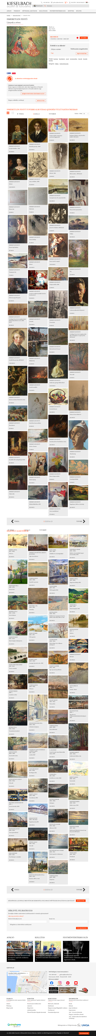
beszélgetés (62, 59)
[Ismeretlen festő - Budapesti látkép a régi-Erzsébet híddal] (78, 124)
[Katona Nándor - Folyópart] (58, 791)
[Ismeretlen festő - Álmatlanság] (78, 435)
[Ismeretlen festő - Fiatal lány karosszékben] (38, 406)
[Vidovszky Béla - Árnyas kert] (17, 571)
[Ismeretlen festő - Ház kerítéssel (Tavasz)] (58, 336)
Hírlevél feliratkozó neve (15, 918)
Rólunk (78, 11)
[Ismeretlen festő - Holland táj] (38, 342)
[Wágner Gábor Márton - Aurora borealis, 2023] (17, 795)
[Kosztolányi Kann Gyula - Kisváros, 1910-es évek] (38, 862)
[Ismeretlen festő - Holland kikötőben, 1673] (38, 492)
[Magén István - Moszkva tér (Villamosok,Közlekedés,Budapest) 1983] (78, 702)
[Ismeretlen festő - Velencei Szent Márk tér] (78, 395)
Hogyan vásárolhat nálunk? (76, 1014)
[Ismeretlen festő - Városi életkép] (38, 225)
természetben (73, 59)
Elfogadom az (20, 924)
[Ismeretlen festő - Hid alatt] (78, 646)
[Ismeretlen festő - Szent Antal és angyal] (58, 245)
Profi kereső (51, 1010)
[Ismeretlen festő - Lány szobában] (38, 164)
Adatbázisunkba (31, 1010)
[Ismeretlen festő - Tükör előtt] (17, 477)
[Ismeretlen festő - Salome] (17, 167)
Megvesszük (9, 1008)
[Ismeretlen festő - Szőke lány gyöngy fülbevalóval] (58, 367)
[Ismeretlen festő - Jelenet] (38, 252)
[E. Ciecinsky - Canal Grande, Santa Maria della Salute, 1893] (58, 741)
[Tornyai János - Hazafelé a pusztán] (38, 569)
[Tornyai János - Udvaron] (38, 676)
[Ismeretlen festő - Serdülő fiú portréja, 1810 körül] (17, 342)
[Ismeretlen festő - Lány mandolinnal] (58, 494)
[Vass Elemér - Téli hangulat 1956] (58, 572)
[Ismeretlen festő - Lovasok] (38, 309)
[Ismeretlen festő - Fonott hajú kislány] (17, 229)
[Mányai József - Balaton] (78, 621)
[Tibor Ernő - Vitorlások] (78, 844)
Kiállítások (43, 11)
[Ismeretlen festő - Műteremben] (78, 156)
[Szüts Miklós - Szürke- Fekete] (78, 673)
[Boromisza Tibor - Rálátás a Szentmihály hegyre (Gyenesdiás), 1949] (78, 541)
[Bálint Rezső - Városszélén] (58, 686)
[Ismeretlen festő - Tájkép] (78, 222)
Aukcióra (29, 1006)
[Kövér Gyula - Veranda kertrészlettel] (17, 713)
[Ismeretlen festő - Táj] (78, 253)
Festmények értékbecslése (34, 1003)
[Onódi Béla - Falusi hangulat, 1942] (78, 595)
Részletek (66, 1033)
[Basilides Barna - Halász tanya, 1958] (78, 793)
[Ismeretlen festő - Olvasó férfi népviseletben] (78, 193)
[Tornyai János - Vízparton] (58, 867)
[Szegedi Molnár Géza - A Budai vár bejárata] (38, 708)
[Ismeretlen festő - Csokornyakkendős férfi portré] (78, 291)
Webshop (17, 11)
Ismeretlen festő (16, 15)
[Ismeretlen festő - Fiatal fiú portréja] (38, 130)
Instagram (59, 985)
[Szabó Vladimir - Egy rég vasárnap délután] (58, 657)
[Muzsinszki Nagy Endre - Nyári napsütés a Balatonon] (58, 841)
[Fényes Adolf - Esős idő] (38, 834)
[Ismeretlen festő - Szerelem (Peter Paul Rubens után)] (58, 426)
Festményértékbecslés (58, 11)
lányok (80, 59)
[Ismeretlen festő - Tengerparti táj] (17, 260)
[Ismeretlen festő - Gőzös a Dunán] (38, 435)
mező (67, 59)
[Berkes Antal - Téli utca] (17, 541)
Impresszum (72, 1010)
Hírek (70, 1003)
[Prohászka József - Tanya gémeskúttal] (17, 819)
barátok (85, 59)
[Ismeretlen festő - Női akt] (58, 156)
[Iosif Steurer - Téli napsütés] (38, 623)
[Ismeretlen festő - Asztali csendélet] (38, 375)
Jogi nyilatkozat (73, 1008)
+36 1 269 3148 (46, 2)
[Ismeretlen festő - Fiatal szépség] (38, 464)
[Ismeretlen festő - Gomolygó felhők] (78, 467)
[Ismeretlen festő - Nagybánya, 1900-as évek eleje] (78, 492)
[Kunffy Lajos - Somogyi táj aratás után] (38, 650)
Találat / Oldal (78, 113)
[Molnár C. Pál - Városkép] (38, 596)
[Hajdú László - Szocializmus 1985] (38, 785)
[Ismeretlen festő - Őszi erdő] (78, 356)
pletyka (51, 60)
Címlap (8, 15)
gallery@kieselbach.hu (58, 2)
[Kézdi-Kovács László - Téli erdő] (17, 769)
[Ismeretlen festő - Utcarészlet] (58, 304)
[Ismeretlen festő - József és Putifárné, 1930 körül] (58, 214)
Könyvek (71, 11)
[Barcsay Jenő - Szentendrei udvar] (17, 743)
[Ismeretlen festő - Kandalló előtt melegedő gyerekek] (17, 443)
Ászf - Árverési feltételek (75, 1012)
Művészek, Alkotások (29, 11)
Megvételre (30, 1008)
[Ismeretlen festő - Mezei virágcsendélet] (58, 459)
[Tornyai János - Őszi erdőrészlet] (58, 717)
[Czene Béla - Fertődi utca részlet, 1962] (58, 766)
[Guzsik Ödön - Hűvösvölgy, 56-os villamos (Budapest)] (58, 630)
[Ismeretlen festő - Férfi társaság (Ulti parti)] (17, 286)
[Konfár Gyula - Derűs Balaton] (17, 602)
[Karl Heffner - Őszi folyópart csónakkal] (17, 844)
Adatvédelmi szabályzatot (24, 924)
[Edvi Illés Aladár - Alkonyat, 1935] (58, 816)
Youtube (76, 985)
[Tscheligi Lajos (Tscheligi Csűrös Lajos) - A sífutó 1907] (38, 740)
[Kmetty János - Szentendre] (78, 768)
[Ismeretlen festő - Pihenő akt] (17, 197)
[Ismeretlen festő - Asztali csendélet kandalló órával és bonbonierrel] (38, 280)
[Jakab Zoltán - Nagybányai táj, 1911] (38, 810)
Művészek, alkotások (53, 1003)
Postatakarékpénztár (53, 1012)
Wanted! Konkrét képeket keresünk (36, 1012)
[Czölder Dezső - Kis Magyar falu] (38, 764)
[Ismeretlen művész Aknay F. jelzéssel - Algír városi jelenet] (38, 542)
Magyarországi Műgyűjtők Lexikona (57, 1008)
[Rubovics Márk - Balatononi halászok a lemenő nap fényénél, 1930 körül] (78, 818)
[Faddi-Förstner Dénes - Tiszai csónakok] (17, 655)
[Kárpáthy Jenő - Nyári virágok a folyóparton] (17, 628)
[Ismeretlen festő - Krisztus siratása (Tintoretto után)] (17, 381)
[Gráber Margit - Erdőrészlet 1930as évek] (78, 737)
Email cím (52, 918)
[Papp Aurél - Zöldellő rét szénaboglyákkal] (58, 541)
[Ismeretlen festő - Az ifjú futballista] (17, 131)
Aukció (9, 11)
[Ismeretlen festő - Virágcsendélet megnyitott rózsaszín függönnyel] (58, 125)
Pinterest (68, 985)
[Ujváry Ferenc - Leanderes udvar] (17, 681)
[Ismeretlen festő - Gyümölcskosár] (58, 396)
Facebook (51, 985)
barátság (55, 59)
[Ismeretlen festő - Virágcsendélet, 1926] (58, 273)
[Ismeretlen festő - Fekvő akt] (38, 196)
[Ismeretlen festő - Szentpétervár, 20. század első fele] (58, 186)
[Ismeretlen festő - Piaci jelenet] (17, 413)
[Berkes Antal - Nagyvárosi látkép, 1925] (78, 568)
